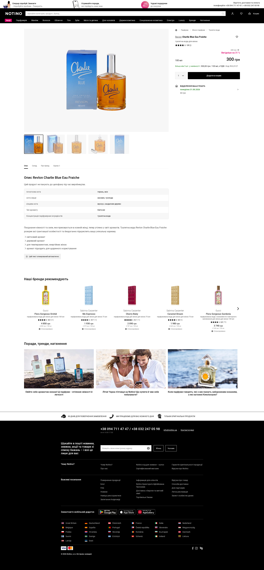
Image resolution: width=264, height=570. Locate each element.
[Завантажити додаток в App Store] (127, 512)
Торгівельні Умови (144, 497)
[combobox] (181, 75)
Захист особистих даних (182, 496)
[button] (96, 80)
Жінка (158, 448)
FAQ (102, 488)
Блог (103, 484)
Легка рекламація (180, 492)
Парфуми (184, 30)
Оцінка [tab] (56, 166)
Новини (104, 492)
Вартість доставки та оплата (246, 3)
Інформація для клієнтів (147, 480)
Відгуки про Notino (180, 468)
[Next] (238, 308)
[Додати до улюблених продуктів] (237, 36)
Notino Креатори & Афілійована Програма (150, 485)
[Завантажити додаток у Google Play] (107, 512)
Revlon (178, 37)
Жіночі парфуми (198, 30)
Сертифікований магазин (147, 468)
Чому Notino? (106, 465)
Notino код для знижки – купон (150, 465)
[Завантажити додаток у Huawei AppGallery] (146, 512)
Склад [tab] (34, 166)
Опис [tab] (26, 166)
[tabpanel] (96, 221)
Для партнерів (178, 488)
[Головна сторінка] (176, 30)
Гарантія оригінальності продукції (187, 465)
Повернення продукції (110, 480)
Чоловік (171, 448)
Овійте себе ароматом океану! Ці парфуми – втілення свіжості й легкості (58, 393)
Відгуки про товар (180, 480)
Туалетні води (214, 30)
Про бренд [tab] (45, 166)
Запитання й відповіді (110, 499)
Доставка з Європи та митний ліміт (149, 492)
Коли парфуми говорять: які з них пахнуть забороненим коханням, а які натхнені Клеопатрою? (202, 393)
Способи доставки (180, 484)
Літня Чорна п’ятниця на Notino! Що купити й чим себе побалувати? (131, 393)
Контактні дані (187, 430)
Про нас (104, 468)
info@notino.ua (170, 430)
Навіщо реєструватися (111, 496)
